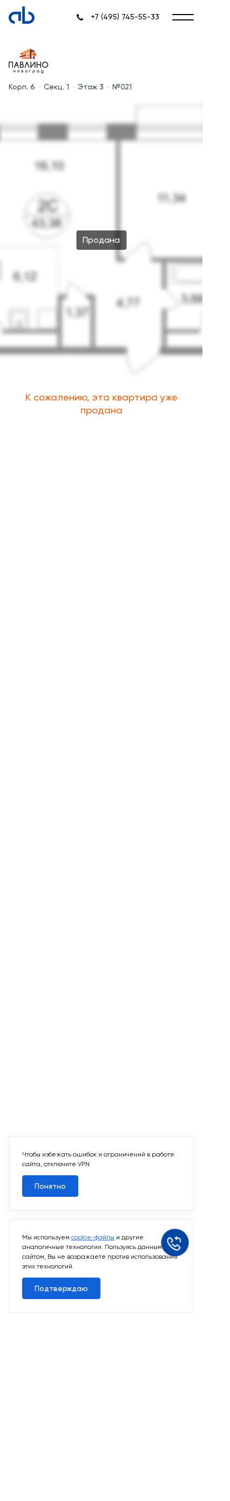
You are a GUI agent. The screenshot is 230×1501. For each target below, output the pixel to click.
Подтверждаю (61, 1288)
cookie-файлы (92, 1237)
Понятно (50, 1186)
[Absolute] (22, 15)
